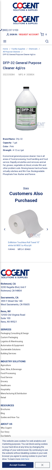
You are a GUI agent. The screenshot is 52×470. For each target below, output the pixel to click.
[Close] (42, 465)
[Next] (47, 229)
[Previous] (4, 229)
